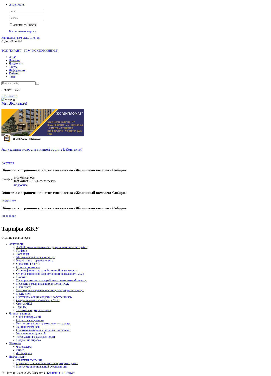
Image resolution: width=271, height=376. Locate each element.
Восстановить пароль (22, 31)
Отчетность (16, 243)
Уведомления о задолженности (35, 336)
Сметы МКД (24, 303)
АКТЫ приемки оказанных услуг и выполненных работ (51, 247)
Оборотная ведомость (30, 320)
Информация (17, 70)
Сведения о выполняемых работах (38, 300)
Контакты (7, 162)
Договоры (22, 253)
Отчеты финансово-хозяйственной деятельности (46, 270)
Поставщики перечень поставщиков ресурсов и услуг (50, 290)
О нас (12, 56)
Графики (21, 250)
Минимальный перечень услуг (35, 257)
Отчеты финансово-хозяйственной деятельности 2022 (50, 273)
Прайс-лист (23, 293)
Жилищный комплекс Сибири (20, 37)
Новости (14, 60)
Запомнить (20, 24)
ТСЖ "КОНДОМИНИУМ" (41, 50)
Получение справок (28, 340)
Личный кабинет (19, 313)
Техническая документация (33, 310)
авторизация (17, 4)
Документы (16, 63)
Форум (13, 66)
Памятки (21, 277)
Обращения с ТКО (28, 263)
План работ (23, 287)
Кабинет (14, 73)
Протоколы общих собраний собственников (44, 296)
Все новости (9, 96)
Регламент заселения (29, 359)
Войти (32, 25)
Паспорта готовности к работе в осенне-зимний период (51, 280)
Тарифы (21, 306)
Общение (15, 343)
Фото (12, 76)
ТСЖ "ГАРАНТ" (11, 50)
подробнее (20, 185)
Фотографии (24, 353)
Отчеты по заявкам (28, 267)
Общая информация (28, 316)
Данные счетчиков (28, 326)
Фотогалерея (24, 346)
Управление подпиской (31, 333)
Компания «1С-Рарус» (61, 372)
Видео (20, 350)
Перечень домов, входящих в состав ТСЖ (42, 283)
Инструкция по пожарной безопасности (41, 366)
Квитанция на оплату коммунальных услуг (43, 323)
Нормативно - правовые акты (34, 260)
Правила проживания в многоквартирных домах (47, 363)
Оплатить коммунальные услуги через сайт (43, 330)
